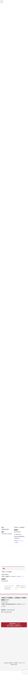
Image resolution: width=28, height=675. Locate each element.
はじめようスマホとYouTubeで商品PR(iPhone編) (9, 587)
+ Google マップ (20, 576)
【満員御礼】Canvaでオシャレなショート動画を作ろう (21, 587)
